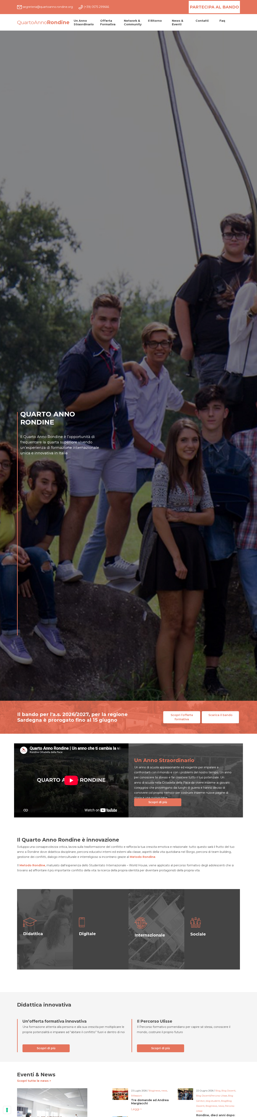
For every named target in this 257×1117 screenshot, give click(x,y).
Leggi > (136, 1109)
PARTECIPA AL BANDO (214, 7)
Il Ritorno (155, 21)
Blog (217, 1090)
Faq (222, 21)
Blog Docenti (228, 1090)
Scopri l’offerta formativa (182, 717)
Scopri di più (157, 802)
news (164, 1090)
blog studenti (213, 1100)
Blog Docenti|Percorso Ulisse (211, 1095)
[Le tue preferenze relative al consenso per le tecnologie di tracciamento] (7, 1110)
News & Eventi (177, 22)
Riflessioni (136, 1095)
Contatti (202, 21)
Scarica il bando (220, 715)
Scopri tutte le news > (34, 1081)
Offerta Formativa (107, 22)
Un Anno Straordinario (84, 22)
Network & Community (133, 22)
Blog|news (154, 1090)
